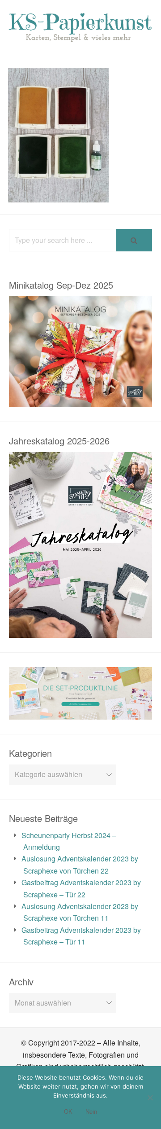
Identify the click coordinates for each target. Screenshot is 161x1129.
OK (68, 1111)
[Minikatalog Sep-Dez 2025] (80, 401)
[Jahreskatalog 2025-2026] (80, 632)
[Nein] (149, 1097)
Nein (91, 1111)
